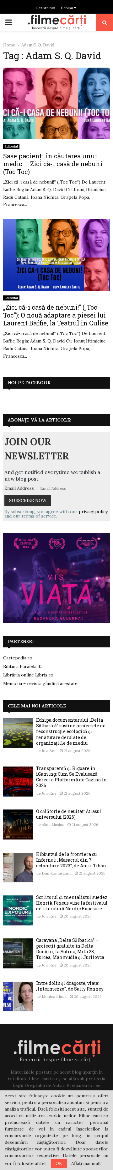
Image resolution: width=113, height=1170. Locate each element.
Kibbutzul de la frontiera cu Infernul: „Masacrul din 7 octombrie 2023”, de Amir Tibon (71, 860)
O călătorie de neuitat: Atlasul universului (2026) (68, 814)
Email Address (19, 488)
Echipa (67, 7)
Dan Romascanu (57, 873)
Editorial (11, 146)
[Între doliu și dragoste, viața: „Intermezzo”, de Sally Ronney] (18, 996)
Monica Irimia (54, 996)
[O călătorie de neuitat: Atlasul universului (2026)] (18, 824)
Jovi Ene (49, 750)
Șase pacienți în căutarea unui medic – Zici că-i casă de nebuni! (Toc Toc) (53, 164)
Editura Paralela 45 (23, 666)
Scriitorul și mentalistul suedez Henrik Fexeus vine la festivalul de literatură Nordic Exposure (72, 903)
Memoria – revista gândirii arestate (40, 683)
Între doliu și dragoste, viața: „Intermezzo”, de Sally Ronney (70, 986)
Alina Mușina (53, 824)
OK (59, 1163)
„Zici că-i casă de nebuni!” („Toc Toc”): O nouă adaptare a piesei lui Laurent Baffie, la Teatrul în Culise (55, 315)
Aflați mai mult (86, 1163)
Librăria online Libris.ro (28, 675)
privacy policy (93, 511)
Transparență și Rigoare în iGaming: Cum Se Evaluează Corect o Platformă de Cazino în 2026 (71, 777)
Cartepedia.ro (17, 658)
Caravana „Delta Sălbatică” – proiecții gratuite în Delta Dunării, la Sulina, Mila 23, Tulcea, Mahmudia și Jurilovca (70, 949)
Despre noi (45, 7)
